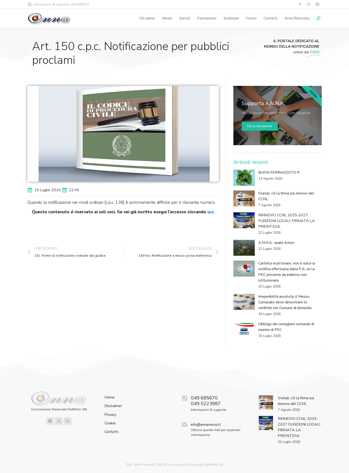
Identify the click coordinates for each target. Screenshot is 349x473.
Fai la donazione (259, 126)
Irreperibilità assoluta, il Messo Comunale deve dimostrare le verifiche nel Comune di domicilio (285, 302)
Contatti (111, 432)
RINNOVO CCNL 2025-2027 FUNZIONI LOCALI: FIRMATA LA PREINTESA (286, 221)
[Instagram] (67, 421)
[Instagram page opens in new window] (317, 4)
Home (109, 397)
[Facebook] (50, 421)
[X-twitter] (59, 421)
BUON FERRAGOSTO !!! (278, 172)
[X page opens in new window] (308, 4)
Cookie (110, 423)
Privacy (110, 415)
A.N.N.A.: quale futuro (276, 242)
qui (210, 212)
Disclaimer (113, 406)
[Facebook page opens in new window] (299, 4)
